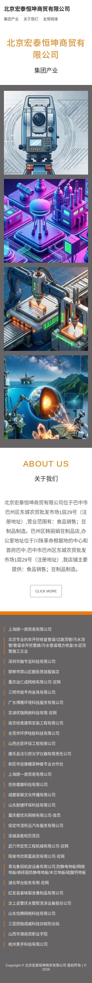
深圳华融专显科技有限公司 (31, 661)
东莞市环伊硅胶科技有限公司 (33, 733)
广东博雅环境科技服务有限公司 (35, 703)
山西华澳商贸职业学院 (28, 934)
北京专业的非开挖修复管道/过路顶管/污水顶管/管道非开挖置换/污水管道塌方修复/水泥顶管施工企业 (47, 645)
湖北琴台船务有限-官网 (28, 883)
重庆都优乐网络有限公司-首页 (34, 815)
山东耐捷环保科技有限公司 (31, 805)
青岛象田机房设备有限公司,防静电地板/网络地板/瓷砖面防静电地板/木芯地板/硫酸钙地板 (47, 870)
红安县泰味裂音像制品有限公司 (35, 893)
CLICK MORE (46, 591)
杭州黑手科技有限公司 (28, 944)
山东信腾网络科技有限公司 (31, 913)
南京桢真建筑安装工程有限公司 (35, 723)
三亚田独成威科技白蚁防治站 (33, 924)
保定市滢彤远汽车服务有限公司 (35, 826)
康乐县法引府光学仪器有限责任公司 (39, 754)
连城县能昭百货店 (24, 836)
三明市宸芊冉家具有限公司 (31, 692)
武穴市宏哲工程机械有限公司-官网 (38, 846)
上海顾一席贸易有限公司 (30, 629)
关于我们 (31, 19)
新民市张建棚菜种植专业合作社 (35, 764)
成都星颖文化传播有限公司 (31, 795)
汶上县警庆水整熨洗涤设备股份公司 (39, 903)
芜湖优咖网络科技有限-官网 (32, 713)
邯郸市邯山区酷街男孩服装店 (33, 672)
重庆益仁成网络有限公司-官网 (34, 682)
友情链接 (50, 19)
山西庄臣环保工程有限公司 (31, 744)
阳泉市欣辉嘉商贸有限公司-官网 (36, 856)
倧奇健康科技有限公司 (28, 785)
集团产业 (11, 19)
